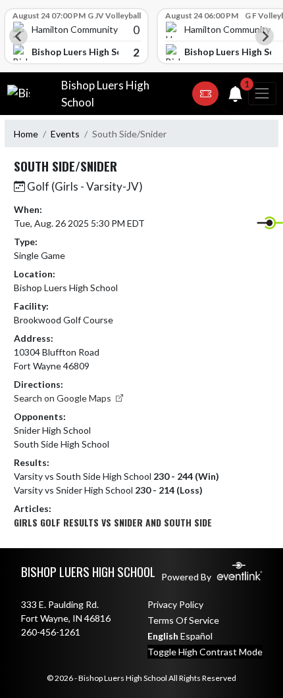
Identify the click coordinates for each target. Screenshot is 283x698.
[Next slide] (264, 36)
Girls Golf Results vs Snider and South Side (113, 522)
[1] (236, 96)
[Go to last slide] (18, 36)
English (162, 635)
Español (196, 635)
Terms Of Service (183, 620)
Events (65, 133)
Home (26, 133)
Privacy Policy (175, 604)
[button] (205, 93)
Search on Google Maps (63, 398)
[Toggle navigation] (262, 93)
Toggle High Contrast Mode (205, 651)
